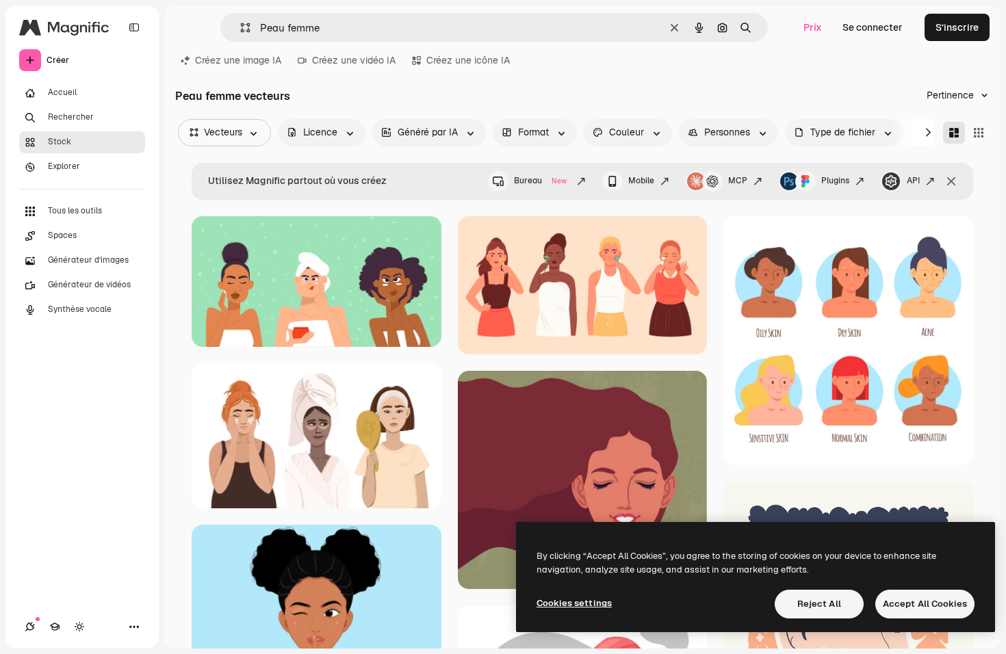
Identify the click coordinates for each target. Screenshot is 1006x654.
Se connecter (872, 27)
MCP (737, 180)
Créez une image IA (238, 60)
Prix (812, 27)
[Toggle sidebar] (134, 27)
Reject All (819, 604)
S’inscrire (957, 27)
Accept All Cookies (925, 604)
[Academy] (55, 627)
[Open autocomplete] (240, 28)
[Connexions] (30, 627)
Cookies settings (574, 603)
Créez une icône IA (468, 60)
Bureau (540, 180)
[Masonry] (954, 133)
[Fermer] (951, 181)
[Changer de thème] (79, 627)
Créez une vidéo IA (354, 60)
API (913, 180)
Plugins (835, 180)
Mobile (641, 180)
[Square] (979, 133)
